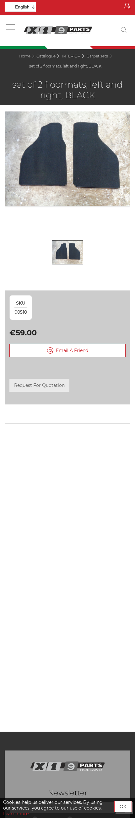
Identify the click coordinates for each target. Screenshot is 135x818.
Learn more (16, 813)
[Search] (124, 30)
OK (123, 807)
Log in (127, 7)
